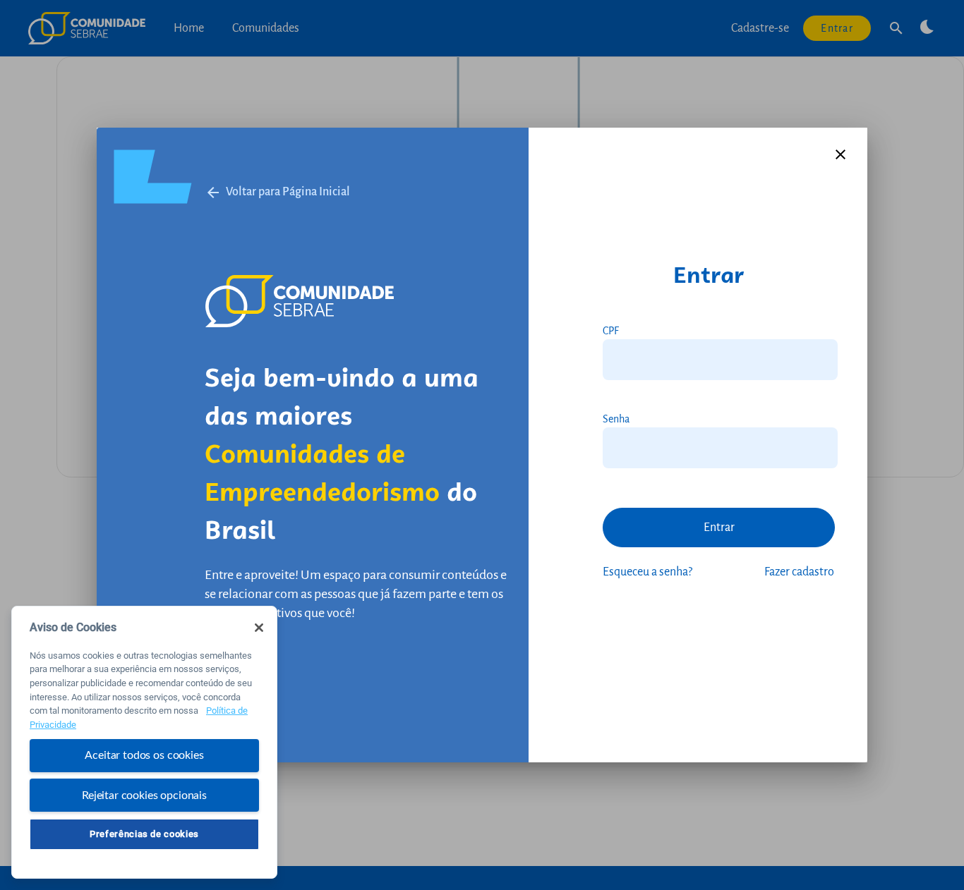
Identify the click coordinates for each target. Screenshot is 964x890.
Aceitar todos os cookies (144, 755)
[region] (144, 742)
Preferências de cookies (144, 834)
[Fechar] (259, 627)
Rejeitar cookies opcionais (144, 794)
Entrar (719, 527)
